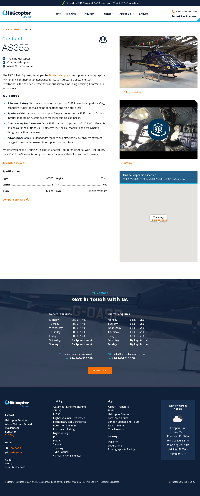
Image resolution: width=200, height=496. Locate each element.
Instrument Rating (64, 429)
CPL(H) (57, 410)
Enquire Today (100, 370)
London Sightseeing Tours (123, 421)
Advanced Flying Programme (69, 406)
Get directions (159, 220)
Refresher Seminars (64, 425)
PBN (55, 437)
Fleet (16, 29)
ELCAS (56, 414)
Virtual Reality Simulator (67, 455)
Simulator (59, 444)
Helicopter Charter (119, 414)
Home (5, 29)
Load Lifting (115, 445)
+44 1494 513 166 (81, 358)
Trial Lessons (116, 429)
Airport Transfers (118, 406)
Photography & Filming (121, 449)
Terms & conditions (15, 466)
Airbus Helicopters (59, 75)
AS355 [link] (27, 29)
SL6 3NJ (9, 435)
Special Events (116, 425)
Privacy (8, 463)
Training (71, 13)
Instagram (16, 452)
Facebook (15, 448)
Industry (89, 13)
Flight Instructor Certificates (69, 421)
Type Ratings (61, 452)
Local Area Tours (118, 418)
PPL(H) (57, 440)
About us (125, 13)
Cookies (9, 460)
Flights (107, 13)
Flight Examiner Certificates (69, 418)
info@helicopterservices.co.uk (77, 353)
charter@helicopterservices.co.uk (128, 353)
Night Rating (60, 433)
